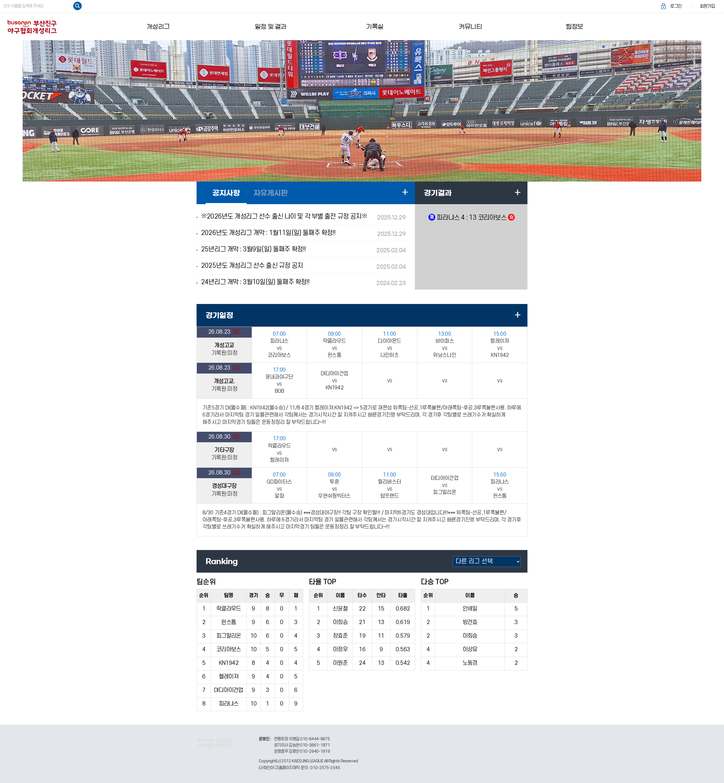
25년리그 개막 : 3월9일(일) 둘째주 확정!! (303, 249)
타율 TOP (322, 582)
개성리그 (157, 26)
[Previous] (22, 111)
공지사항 (226, 193)
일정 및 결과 (270, 26)
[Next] (702, 111)
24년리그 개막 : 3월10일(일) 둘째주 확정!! (303, 282)
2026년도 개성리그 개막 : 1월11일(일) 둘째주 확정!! (303, 233)
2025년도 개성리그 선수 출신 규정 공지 (303, 265)
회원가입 (707, 6)
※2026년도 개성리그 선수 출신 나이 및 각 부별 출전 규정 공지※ (303, 216)
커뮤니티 (470, 26)
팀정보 (574, 26)
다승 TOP (434, 582)
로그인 (676, 6)
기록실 (374, 26)
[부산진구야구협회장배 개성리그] (32, 26)
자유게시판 (270, 193)
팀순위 (206, 582)
